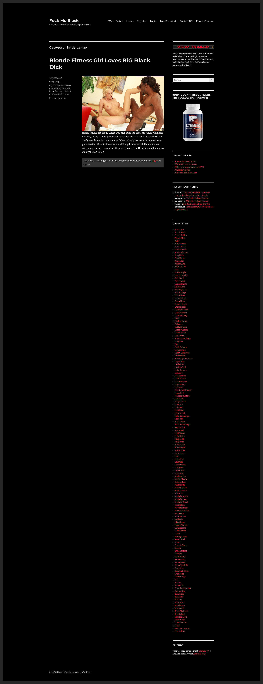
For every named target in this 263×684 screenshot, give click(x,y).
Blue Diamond (181, 284)
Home (129, 21)
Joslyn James (180, 402)
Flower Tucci (180, 350)
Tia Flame (179, 597)
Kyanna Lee (180, 450)
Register (141, 21)
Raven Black (180, 539)
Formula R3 (204, 651)
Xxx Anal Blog (199, 654)
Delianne (179, 324)
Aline (177, 241)
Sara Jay (178, 554)
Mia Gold (179, 493)
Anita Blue (179, 261)
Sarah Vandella (181, 565)
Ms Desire (179, 513)
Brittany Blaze (181, 290)
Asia (176, 269)
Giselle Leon (180, 356)
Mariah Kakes (181, 479)
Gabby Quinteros (182, 353)
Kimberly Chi (180, 447)
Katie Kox (179, 419)
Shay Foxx (179, 574)
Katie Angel (180, 413)
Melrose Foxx (181, 490)
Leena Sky (179, 459)
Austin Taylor (181, 272)
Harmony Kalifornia (183, 358)
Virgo (177, 625)
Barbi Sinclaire (181, 275)
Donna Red (179, 335)
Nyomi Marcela (181, 525)
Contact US (186, 21)
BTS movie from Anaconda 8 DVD (189, 167)
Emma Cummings (182, 338)
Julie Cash (179, 407)
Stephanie (179, 585)
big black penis (56, 85)
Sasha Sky (179, 568)
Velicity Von (180, 620)
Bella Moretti (180, 281)
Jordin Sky (179, 399)
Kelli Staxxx (180, 433)
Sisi (176, 579)
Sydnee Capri (180, 591)
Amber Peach (180, 246)
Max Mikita (180, 485)
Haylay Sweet (180, 364)
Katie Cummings (182, 416)
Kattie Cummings (182, 424)
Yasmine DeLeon (182, 628)
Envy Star (179, 341)
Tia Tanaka (179, 602)
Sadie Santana (181, 551)
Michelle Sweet (181, 502)
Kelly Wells (179, 442)
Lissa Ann (179, 473)
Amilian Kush (181, 249)
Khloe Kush (180, 445)
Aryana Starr (180, 267)
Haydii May (180, 361)
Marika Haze (180, 482)
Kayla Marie (180, 427)
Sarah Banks (180, 559)
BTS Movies (180, 295)
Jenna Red (179, 393)
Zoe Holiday (180, 631)
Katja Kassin (180, 422)
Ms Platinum (180, 516)
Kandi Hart (179, 410)
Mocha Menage (181, 508)
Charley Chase (181, 304)
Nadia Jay (179, 519)
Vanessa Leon (181, 617)
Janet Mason (180, 379)
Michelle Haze (181, 499)
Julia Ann (179, 404)
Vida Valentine (181, 623)
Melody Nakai (181, 488)
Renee (177, 542)
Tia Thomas (180, 605)
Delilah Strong (181, 327)
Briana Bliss (180, 287)
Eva (176, 344)
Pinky (177, 534)
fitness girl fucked (63, 91)
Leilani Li (179, 462)
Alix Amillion (180, 244)
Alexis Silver (180, 238)
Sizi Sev (178, 582)
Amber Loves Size (182, 170)
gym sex (53, 94)
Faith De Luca (181, 347)
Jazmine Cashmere (183, 390)
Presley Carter (181, 536)
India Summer (181, 370)
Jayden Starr (180, 384)
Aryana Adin (180, 264)
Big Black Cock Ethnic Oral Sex (196, 204)
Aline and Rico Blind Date (186, 173)
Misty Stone (180, 505)
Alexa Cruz (179, 229)
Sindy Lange (55, 82)
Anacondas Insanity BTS (185, 161)
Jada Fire (178, 373)
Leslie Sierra (180, 465)
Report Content (205, 21)
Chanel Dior (180, 301)
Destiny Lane (180, 333)
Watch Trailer (115, 21)
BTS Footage (180, 292)
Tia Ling (178, 600)
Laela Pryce (180, 453)
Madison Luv (180, 476)
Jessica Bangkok (182, 396)
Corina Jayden (181, 313)
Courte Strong (181, 315)
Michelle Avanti (181, 496)
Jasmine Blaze (181, 381)
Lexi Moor (179, 468)
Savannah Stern (182, 571)
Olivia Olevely (180, 531)
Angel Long (180, 258)
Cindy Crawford (181, 310)
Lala (176, 456)
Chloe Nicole (180, 307)
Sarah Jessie (180, 562)
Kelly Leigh (179, 439)
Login (153, 21)
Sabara (178, 548)
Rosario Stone (181, 545)
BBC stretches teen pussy (186, 164)
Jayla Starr (179, 387)
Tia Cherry (179, 594)
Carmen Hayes (181, 298)
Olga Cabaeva (180, 528)
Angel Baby (180, 255)
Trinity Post (180, 614)
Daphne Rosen (181, 321)
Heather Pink (180, 367)
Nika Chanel (180, 522)
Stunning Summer (183, 588)
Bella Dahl (179, 278)
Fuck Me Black (64, 20)
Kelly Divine (180, 436)
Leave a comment (57, 98)
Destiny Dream (181, 330)
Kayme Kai (179, 430)
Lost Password (168, 21)
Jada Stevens (180, 376)
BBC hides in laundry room (197, 198)
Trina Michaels (181, 611)
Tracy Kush (180, 608)
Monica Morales (182, 511)
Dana (177, 318)
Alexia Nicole (180, 232)
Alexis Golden (181, 235)
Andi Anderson (181, 252)
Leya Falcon (180, 470)
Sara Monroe (180, 557)
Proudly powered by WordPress (78, 672)
